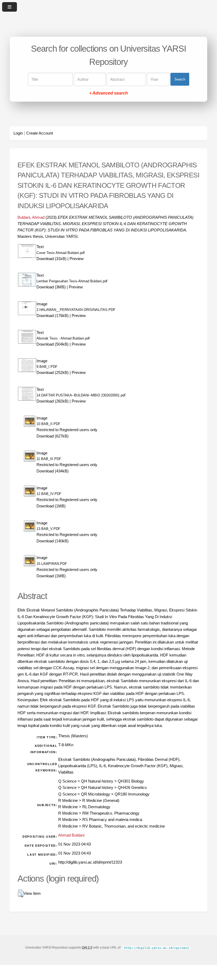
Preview (77, 259)
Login (18, 133)
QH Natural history (97, 781)
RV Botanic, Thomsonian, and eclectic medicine (123, 826)
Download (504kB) (53, 344)
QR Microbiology (95, 794)
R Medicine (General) (100, 800)
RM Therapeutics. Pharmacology (110, 813)
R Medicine (68, 800)
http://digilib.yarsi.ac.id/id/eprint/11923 (90, 862)
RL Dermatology (96, 807)
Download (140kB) (53, 541)
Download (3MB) (51, 287)
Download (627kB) (53, 436)
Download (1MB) (51, 506)
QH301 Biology (131, 781)
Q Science (67, 781)
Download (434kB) (53, 471)
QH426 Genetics (132, 787)
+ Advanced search (108, 93)
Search (179, 79)
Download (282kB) (53, 401)
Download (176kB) (53, 316)
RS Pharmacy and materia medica (112, 819)
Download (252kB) (53, 372)
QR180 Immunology (132, 794)
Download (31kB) (51, 259)
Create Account (39, 133)
